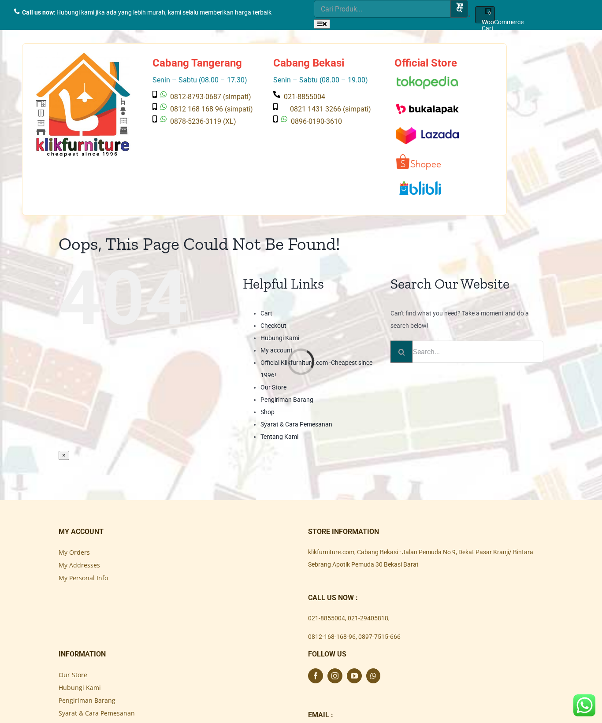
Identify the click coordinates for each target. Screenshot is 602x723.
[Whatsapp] (373, 675)
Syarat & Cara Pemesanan (296, 424)
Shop (267, 411)
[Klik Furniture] (83, 58)
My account (276, 350)
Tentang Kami (279, 436)
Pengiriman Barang (286, 399)
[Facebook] (315, 675)
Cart (266, 313)
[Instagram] (334, 675)
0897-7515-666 (379, 636)
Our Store (273, 387)
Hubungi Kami (279, 337)
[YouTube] (354, 675)
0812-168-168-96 (332, 636)
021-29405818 (368, 618)
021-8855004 (326, 618)
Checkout (273, 325)
